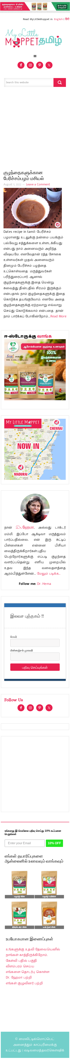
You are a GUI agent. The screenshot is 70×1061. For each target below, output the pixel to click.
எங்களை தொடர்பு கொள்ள (28, 972)
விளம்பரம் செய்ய (20, 966)
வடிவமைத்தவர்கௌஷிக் (44, 1050)
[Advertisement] (35, 130)
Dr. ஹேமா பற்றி (19, 977)
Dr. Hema (44, 584)
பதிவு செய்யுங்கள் (35, 667)
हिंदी (67, 19)
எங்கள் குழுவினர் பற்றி (24, 983)
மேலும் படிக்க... (49, 574)
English (58, 19)
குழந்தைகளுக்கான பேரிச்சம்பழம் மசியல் (24, 175)
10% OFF (54, 843)
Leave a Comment (38, 184)
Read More (58, 316)
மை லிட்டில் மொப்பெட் (35, 39)
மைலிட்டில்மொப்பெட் (36, 1039)
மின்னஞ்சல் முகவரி (21, 650)
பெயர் (13, 636)
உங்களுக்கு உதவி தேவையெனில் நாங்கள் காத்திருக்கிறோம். (33, 952)
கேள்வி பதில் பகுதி (21, 961)
